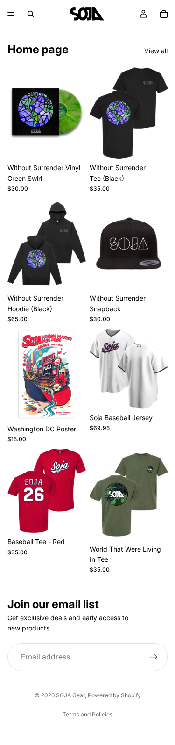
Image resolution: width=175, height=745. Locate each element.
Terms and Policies (87, 714)
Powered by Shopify (114, 695)
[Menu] (10, 14)
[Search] (31, 14)
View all (156, 51)
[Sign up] (153, 657)
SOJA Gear (70, 695)
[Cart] (164, 14)
